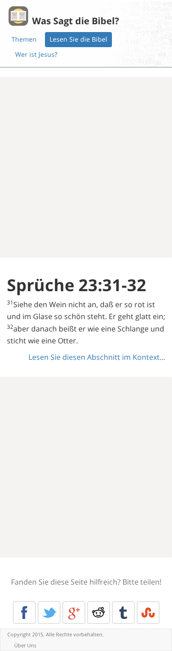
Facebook (24, 612)
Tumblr (123, 612)
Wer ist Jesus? (36, 54)
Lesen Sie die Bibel (78, 39)
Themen (24, 39)
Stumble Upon (148, 612)
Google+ (73, 612)
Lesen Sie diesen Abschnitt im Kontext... (96, 357)
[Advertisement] (86, 167)
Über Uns (25, 645)
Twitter (49, 612)
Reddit (98, 612)
